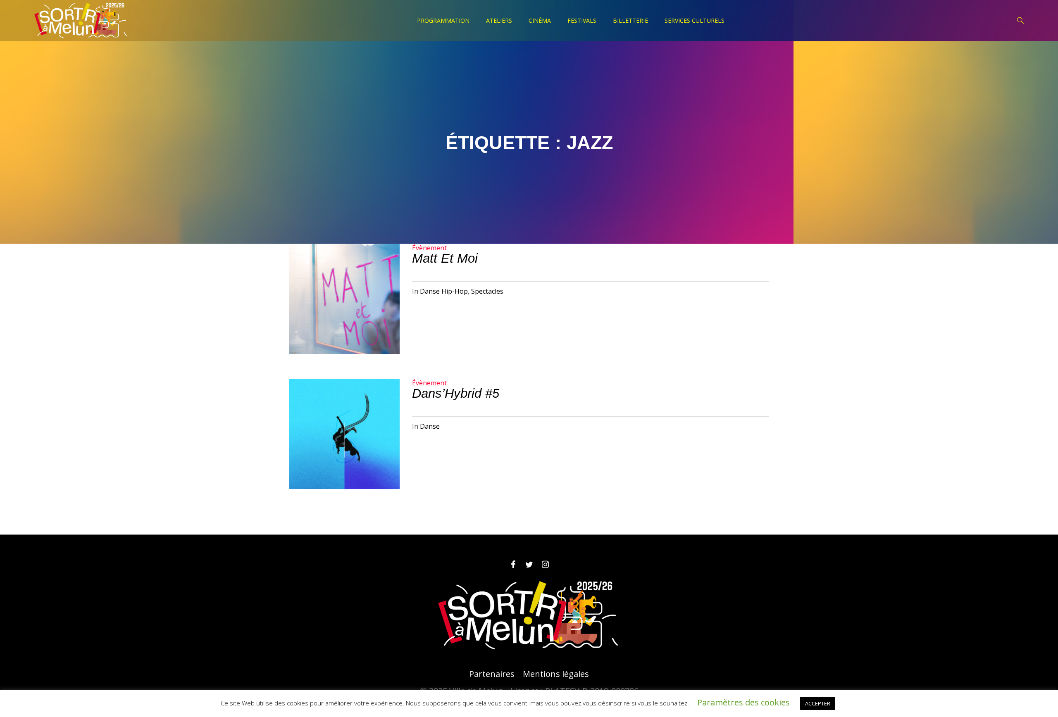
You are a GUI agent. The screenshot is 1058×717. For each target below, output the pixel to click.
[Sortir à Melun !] (529, 616)
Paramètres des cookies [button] (743, 702)
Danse (430, 426)
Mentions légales (556, 674)
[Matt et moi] (344, 299)
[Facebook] (513, 565)
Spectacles (487, 291)
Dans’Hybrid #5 (455, 393)
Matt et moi (445, 258)
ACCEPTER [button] (817, 703)
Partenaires (492, 674)
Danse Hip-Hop (444, 291)
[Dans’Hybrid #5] (344, 434)
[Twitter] (529, 565)
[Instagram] (545, 565)
